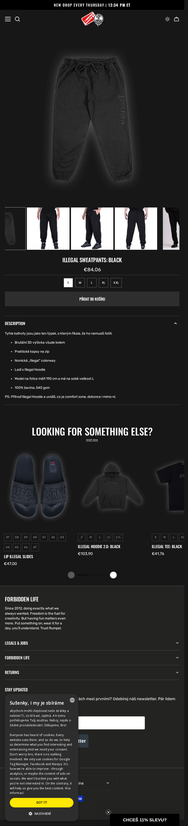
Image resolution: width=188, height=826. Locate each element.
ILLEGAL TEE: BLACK (167, 546)
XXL (117, 284)
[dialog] (41, 757)
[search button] (17, 19)
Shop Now (92, 440)
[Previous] (71, 575)
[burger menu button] (8, 19)
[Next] (113, 575)
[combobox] (72, 700)
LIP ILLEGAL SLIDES (18, 556)
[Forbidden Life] (92, 19)
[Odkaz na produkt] (39, 505)
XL (105, 284)
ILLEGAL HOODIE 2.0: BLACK (99, 546)
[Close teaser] (108, 812)
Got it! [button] (41, 802)
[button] (167, 19)
